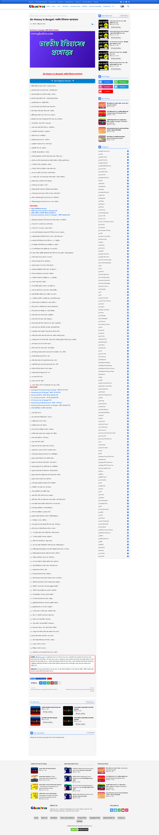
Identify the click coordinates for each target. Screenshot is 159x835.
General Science (114, 286)
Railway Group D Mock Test (114, 456)
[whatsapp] (123, 2)
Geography (114, 289)
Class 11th (114, 218)
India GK (114, 330)
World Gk (114, 547)
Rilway (114, 474)
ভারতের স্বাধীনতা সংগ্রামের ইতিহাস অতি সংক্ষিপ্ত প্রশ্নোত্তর (83, 708)
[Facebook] (41, 682)
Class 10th (114, 216)
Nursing (114, 400)
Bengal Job (114, 186)
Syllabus (84, 6)
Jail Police (114, 336)
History (37, 16)
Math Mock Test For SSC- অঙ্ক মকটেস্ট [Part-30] (118, 22)
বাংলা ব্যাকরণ (114, 553)
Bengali (114, 189)
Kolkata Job (114, 348)
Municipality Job (114, 389)
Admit (114, 154)
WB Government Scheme (114, 530)
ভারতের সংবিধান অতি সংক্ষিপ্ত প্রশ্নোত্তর (47, 768)
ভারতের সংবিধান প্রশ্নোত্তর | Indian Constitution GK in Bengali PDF (48, 777)
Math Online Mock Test (114, 383)
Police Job (114, 421)
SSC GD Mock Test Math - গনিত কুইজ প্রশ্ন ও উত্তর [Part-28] (119, 42)
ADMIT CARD (114, 157)
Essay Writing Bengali (114, 262)
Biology (114, 201)
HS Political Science (114, 324)
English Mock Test (114, 257)
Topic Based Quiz (114, 509)
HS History (114, 321)
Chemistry (114, 210)
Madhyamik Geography (114, 365)
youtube (107, 91)
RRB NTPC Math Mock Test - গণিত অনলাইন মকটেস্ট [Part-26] (118, 63)
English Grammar (114, 254)
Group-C (114, 304)
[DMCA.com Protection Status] (79, 831)
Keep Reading (116, 27)
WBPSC (114, 544)
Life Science (114, 356)
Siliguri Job (114, 486)
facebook (107, 82)
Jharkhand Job (114, 342)
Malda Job (114, 374)
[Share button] (59, 682)
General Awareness (114, 280)
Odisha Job (114, 406)
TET (114, 506)
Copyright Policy (69, 2)
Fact (114, 268)
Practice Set (114, 430)
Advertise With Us (87, 2)
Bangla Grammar (114, 177)
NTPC (114, 398)
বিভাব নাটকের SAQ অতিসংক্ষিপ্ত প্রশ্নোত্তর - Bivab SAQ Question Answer (116, 137)
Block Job (114, 204)
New (53, 6)
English (114, 251)
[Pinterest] (52, 682)
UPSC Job (114, 518)
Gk (114, 295)
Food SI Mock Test (114, 274)
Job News (114, 345)
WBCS (114, 535)
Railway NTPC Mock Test (114, 462)
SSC (114, 491)
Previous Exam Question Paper (114, 433)
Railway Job (114, 459)
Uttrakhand (114, 527)
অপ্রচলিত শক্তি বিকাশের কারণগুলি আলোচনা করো (51, 707)
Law (114, 351)
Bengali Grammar (114, 192)
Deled (114, 242)
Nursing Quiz (114, 403)
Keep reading (48, 712)
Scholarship (114, 480)
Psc (114, 442)
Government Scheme (114, 301)
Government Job (114, 298)
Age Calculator (114, 160)
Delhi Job (114, 245)
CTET (114, 233)
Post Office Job (114, 427)
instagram (107, 87)
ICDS (114, 327)
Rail (114, 453)
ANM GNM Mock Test (114, 166)
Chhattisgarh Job (114, 213)
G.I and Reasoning (114, 277)
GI (114, 292)
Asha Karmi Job (114, 171)
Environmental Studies (114, 260)
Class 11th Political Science (114, 221)
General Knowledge (95, 6)
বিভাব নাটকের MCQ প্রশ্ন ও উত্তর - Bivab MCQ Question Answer (117, 104)
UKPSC (114, 512)
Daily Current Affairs (114, 236)
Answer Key (114, 169)
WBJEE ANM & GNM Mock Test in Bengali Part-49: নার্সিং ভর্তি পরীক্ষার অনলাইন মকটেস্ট (83, 778)
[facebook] (121, 2)
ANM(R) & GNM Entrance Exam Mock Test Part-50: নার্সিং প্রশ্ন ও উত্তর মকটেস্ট (83, 769)
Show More (124, 15)
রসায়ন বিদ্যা (114, 556)
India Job (114, 333)
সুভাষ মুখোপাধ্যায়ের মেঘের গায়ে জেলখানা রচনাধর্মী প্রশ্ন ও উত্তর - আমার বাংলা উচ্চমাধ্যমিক (118, 129)
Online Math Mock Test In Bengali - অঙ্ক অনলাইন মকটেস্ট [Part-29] (119, 32)
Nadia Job (114, 392)
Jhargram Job (114, 339)
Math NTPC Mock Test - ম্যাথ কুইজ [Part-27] (118, 53)
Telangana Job (114, 503)
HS (113, 6)
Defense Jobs (114, 239)
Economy (114, 248)
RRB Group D (114, 477)
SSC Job (114, 494)
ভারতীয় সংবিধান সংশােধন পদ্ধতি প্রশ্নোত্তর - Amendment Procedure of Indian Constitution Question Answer (48, 795)
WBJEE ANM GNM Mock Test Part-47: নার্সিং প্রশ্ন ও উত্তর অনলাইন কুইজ (83, 795)
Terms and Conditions (41, 2)
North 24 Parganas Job (114, 395)
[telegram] (126, 2)
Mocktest (66, 6)
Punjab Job (114, 444)
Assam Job (114, 174)
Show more (90, 702)
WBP (114, 541)
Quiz (114, 450)
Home (48, 6)
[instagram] (129, 2)
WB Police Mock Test (114, 533)
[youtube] (122, 810)
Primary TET (114, 436)
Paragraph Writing (114, 412)
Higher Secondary (114, 309)
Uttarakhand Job (114, 524)
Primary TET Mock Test (114, 439)
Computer (114, 227)
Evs (114, 265)
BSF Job (114, 207)
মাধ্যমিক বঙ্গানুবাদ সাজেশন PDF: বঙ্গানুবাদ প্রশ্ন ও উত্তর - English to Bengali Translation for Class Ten (117, 121)
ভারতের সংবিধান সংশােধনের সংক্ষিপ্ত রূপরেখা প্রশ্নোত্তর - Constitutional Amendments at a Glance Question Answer (50, 786)
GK (59, 6)
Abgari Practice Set (114, 151)
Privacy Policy (52, 2)
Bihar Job (114, 195)
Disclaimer (60, 2)
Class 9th (114, 224)
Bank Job (114, 183)
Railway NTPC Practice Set (114, 465)
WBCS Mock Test (114, 538)
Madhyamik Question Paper (114, 371)
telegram (123, 87)
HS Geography (114, 318)
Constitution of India (114, 230)
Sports (114, 489)
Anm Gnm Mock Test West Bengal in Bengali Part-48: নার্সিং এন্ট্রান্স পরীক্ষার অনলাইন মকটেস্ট (83, 787)
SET (114, 483)
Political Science (114, 424)
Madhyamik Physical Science (114, 368)
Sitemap (96, 2)
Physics (114, 415)
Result (114, 471)
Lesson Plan (114, 353)
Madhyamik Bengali (114, 362)
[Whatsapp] (48, 682)
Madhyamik (107, 6)
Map (114, 377)
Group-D (114, 307)
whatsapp (123, 82)
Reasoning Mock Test (114, 468)
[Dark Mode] (128, 6)
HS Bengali (114, 315)
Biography (114, 198)
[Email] (56, 682)
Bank (114, 180)
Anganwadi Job (114, 163)
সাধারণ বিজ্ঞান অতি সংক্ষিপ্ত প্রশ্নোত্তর (49, 718)
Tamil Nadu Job (114, 500)
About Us (31, 2)
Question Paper (75, 6)
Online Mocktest (114, 409)
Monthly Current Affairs (114, 386)
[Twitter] (44, 682)
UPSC (114, 515)
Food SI (114, 271)
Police (114, 418)
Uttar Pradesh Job (114, 521)
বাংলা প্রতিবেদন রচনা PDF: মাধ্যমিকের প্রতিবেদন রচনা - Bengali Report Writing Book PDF (117, 112)
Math (114, 380)
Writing (114, 550)
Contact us (78, 2)
